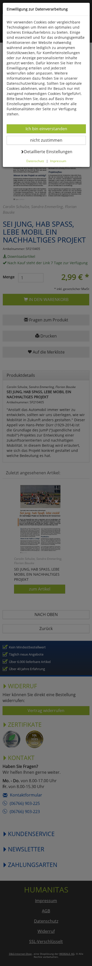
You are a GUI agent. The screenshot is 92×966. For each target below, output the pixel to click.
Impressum (58, 161)
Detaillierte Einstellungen (48, 151)
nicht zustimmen (49, 140)
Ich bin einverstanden (46, 128)
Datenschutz (35, 161)
